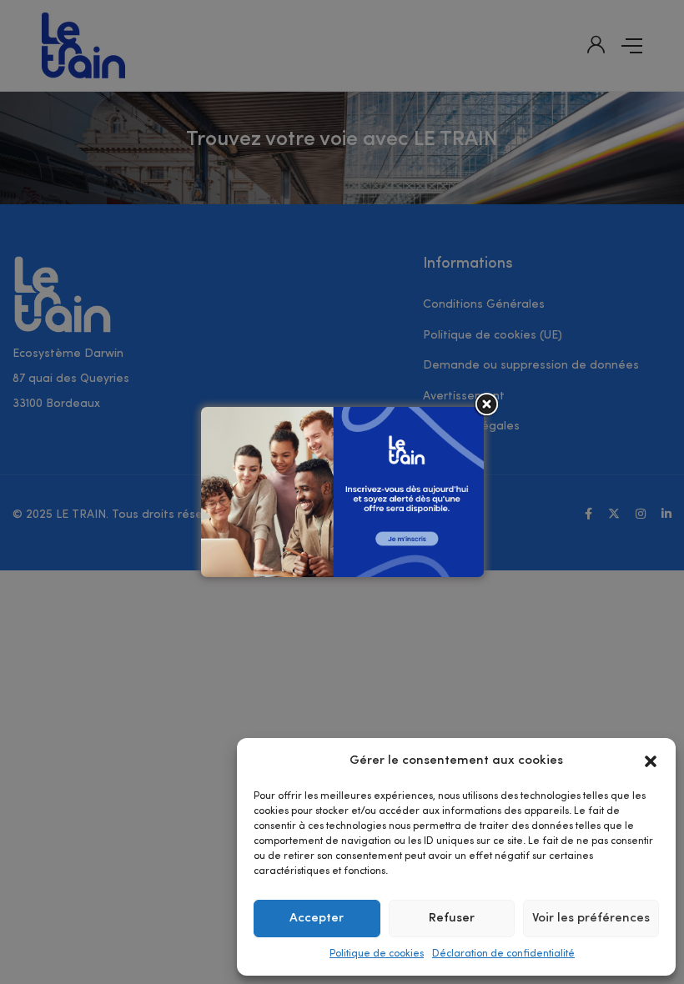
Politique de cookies (376, 954)
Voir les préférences (591, 918)
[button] (650, 761)
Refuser (452, 918)
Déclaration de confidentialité (503, 954)
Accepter (316, 918)
